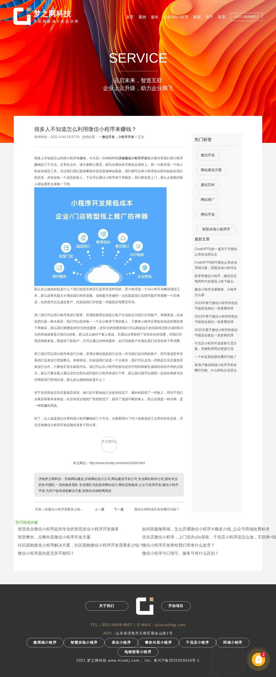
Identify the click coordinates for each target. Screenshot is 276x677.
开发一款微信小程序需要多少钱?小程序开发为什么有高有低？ (60, 509)
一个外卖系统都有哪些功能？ (216, 357)
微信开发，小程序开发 (118, 137)
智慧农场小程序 (84, 642)
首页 (130, 17)
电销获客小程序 (138, 652)
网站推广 (208, 200)
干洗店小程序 (197, 642)
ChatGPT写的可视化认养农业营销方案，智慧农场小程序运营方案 (216, 268)
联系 (222, 17)
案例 (142, 17)
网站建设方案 (211, 170)
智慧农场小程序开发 (216, 230)
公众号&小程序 (175, 17)
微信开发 (208, 155)
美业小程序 (121, 642)
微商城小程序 (45, 642)
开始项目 (176, 606)
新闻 (197, 17)
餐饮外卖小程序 (158, 642)
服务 (154, 17)
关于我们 (107, 606)
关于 (209, 17)
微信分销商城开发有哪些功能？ (157, 509)
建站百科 (208, 185)
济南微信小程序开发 (132, 158)
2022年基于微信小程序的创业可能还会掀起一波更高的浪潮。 (216, 308)
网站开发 (208, 214)
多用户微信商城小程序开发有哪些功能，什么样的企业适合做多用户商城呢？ (216, 370)
